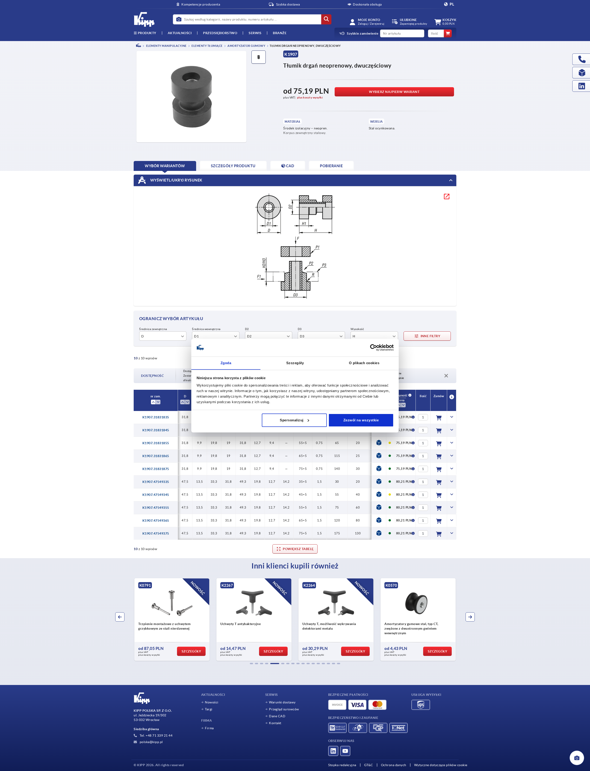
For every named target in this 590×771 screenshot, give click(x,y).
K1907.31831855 (155, 443)
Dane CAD (277, 716)
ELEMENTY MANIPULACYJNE (166, 45)
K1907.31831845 (155, 430)
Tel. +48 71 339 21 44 (155, 735)
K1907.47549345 (155, 495)
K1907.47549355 (155, 507)
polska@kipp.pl (151, 742)
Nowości (211, 702)
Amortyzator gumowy (246, 45)
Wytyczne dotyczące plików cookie (440, 765)
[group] (176, 619)
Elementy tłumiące (207, 45)
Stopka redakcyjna (342, 765)
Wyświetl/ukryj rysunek (175, 180)
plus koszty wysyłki (310, 97)
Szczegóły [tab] (295, 363)
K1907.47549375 (155, 533)
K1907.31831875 (155, 469)
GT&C (368, 765)
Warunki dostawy (282, 702)
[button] (251, 663)
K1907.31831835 (155, 417)
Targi (208, 709)
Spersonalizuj (292, 420)
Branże (279, 33)
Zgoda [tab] (226, 363)
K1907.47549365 (155, 520)
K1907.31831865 (155, 456)
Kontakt (275, 723)
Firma (209, 728)
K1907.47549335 (155, 482)
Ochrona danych (393, 765)
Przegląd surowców (284, 709)
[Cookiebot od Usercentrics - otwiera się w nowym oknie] (373, 347)
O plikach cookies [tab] (364, 363)
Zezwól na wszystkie (361, 420)
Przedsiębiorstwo (220, 33)
